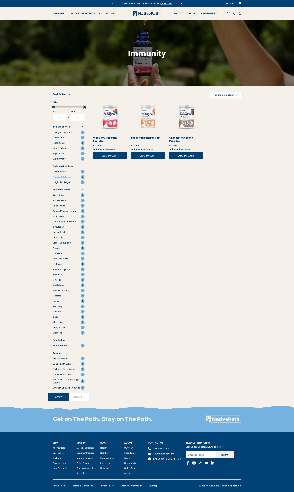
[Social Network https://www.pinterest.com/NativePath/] (200, 463)
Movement (105, 463)
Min (54, 111)
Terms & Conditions (83, 485)
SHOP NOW (166, 3)
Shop (56, 442)
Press (127, 458)
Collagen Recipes (85, 447)
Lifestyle (104, 468)
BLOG (103, 442)
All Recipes (82, 473)
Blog (192, 13)
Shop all (59, 13)
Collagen (57, 458)
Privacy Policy (107, 485)
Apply (58, 397)
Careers (128, 473)
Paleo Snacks (83, 463)
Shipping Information (131, 485)
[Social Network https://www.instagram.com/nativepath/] (194, 463)
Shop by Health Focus (85, 13)
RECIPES (81, 442)
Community (209, 13)
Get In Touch (130, 468)
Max (73, 111)
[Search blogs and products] (227, 13)
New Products (60, 468)
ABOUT (128, 442)
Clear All (79, 397)
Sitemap (153, 485)
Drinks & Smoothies (86, 468)
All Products (59, 447)
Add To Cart (110, 155)
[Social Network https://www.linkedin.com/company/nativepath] (212, 462)
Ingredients (130, 452)
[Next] (181, 3)
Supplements (59, 463)
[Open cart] (239, 13)
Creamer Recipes (85, 452)
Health (103, 447)
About (178, 13)
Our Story (129, 447)
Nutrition (104, 452)
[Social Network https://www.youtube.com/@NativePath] (206, 463)
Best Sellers (59, 452)
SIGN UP (225, 454)
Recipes (111, 13)
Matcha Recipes (85, 458)
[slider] (53, 107)
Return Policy (59, 485)
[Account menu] (233, 13)
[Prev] (112, 3)
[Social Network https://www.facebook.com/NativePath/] (187, 463)
